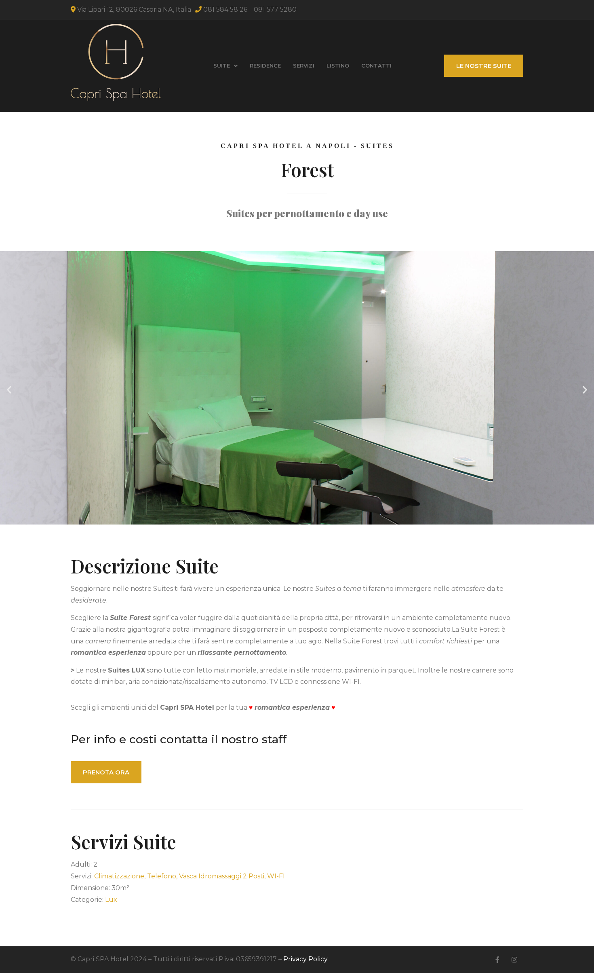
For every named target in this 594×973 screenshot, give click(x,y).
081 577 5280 (275, 9)
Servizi (303, 65)
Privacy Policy (305, 959)
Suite (221, 65)
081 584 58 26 (225, 9)
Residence (265, 65)
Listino (337, 65)
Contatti (376, 65)
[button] (9, 390)
